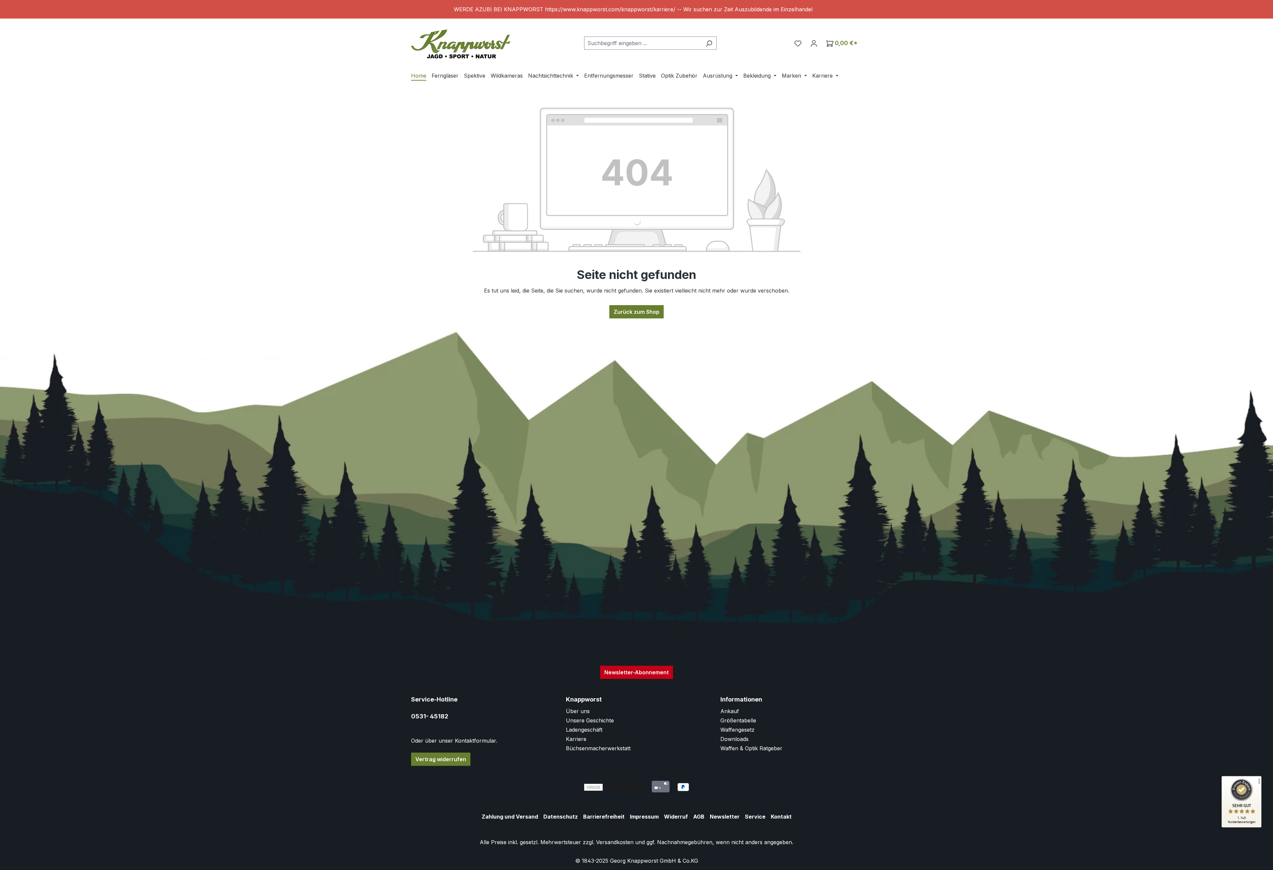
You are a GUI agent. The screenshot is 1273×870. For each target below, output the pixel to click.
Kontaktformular (475, 740)
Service (755, 816)
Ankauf (729, 711)
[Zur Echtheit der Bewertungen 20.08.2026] (1241, 826)
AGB (698, 816)
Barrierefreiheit (604, 816)
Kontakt (781, 816)
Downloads (734, 739)
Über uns (578, 711)
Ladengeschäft (584, 729)
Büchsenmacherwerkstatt (598, 748)
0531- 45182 (429, 716)
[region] (636, 9)
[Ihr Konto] (814, 43)
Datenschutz (560, 816)
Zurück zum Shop (636, 311)
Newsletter (725, 816)
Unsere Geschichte (590, 720)
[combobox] (642, 43)
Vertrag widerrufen (440, 759)
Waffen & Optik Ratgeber (751, 748)
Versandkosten (615, 842)
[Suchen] (709, 43)
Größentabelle (738, 720)
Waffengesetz (737, 729)
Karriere (576, 739)
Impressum (644, 816)
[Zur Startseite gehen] (461, 41)
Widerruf (676, 816)
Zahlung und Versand (510, 816)
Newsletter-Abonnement (636, 672)
